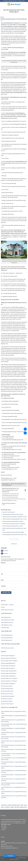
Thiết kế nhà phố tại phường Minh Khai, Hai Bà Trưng (14, 534)
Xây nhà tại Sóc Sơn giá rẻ (6, 698)
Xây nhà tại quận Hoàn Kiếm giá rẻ (8, 658)
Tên (2, 574)
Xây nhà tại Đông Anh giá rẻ (7, 688)
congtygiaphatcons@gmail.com (11, 848)
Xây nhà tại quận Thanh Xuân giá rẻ (8, 670)
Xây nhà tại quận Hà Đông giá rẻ (8, 683)
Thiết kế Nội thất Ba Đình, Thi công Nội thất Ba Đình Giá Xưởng (13, 716)
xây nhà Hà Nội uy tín (13, 24)
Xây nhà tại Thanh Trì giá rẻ (7, 693)
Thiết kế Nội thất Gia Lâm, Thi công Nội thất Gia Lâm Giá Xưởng (14, 767)
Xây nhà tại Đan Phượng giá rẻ (8, 696)
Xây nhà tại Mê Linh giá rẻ (6, 701)
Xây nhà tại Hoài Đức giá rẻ (7, 691)
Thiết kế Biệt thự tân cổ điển (7, 620)
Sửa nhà (2, 607)
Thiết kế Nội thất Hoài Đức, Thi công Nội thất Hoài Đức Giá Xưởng (13, 775)
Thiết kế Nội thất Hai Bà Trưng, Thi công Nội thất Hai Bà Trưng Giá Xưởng (14, 724)
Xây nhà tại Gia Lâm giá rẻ (6, 686)
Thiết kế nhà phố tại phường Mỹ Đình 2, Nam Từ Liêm (14, 519)
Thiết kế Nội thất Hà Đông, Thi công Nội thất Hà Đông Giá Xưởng (13, 762)
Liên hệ (3, 829)
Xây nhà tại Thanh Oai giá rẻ (8, 512)
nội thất (20, 805)
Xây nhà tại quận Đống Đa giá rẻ (8, 663)
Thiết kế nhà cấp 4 (5, 627)
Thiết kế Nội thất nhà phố (6, 635)
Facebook (5, 553)
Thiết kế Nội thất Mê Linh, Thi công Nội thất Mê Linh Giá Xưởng (13, 792)
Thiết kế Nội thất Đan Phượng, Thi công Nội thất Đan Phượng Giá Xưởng (13, 783)
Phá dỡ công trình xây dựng (7, 609)
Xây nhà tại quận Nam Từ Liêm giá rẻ (9, 678)
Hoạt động (4, 827)
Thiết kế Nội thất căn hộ (6, 640)
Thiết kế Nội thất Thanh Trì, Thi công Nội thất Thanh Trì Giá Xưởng (13, 779)
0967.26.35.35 (9, 846)
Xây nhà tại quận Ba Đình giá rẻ (8, 655)
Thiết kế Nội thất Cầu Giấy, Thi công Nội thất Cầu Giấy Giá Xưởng (13, 733)
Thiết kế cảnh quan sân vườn (7, 648)
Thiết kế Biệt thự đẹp (6, 617)
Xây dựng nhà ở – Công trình (7, 604)
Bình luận (3, 562)
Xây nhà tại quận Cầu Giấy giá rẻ (8, 665)
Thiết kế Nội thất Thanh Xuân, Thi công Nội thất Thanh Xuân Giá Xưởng (13, 737)
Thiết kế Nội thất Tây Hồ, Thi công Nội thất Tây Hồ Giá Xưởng (13, 741)
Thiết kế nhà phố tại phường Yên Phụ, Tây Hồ (12, 526)
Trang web (3, 586)
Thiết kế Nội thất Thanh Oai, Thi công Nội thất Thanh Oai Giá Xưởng (14, 796)
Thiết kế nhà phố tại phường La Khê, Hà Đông (12, 514)
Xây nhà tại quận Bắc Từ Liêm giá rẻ (9, 681)
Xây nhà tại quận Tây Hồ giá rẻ (7, 668)
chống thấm (9, 807)
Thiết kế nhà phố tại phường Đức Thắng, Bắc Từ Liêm (14, 516)
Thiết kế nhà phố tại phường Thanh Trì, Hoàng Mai (13, 523)
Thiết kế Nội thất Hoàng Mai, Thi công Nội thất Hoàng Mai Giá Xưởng (13, 746)
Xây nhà (15, 543)
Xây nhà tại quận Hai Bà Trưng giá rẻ (9, 660)
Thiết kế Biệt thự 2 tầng (6, 625)
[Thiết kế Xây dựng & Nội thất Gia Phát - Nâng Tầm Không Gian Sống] (14, 4)
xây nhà (4, 805)
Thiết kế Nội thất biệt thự (7, 637)
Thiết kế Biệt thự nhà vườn (7, 622)
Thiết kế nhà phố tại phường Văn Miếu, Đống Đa (13, 532)
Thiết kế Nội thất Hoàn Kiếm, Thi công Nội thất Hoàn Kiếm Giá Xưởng (13, 720)
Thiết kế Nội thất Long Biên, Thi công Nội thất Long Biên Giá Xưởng (13, 750)
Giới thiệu (4, 826)
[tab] (14, 551)
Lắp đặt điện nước (20, 807)
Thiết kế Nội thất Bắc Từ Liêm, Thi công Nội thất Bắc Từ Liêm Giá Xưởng (14, 758)
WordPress (5, 550)
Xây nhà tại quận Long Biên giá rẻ (8, 675)
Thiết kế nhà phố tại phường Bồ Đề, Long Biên (12, 521)
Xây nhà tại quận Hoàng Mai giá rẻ (8, 673)
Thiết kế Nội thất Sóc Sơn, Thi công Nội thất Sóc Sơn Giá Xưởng (13, 788)
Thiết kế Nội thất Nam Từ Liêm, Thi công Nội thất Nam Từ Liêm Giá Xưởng (13, 754)
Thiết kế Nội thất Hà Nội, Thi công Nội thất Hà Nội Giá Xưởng (13, 712)
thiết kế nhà (11, 805)
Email (2, 580)
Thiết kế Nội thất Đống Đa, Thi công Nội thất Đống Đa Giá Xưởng (13, 729)
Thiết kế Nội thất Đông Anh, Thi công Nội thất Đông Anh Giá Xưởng (13, 771)
